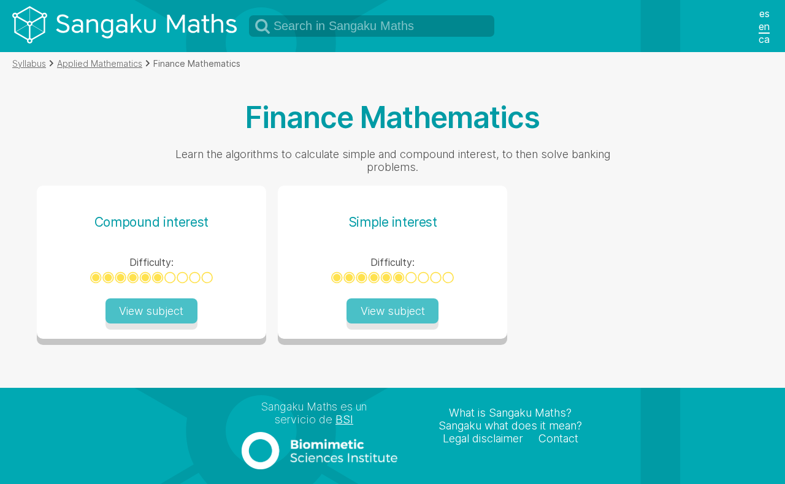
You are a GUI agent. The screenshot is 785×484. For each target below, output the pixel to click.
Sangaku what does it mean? (510, 425)
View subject (151, 310)
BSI (344, 419)
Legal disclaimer (483, 438)
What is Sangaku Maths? (510, 412)
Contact (558, 438)
